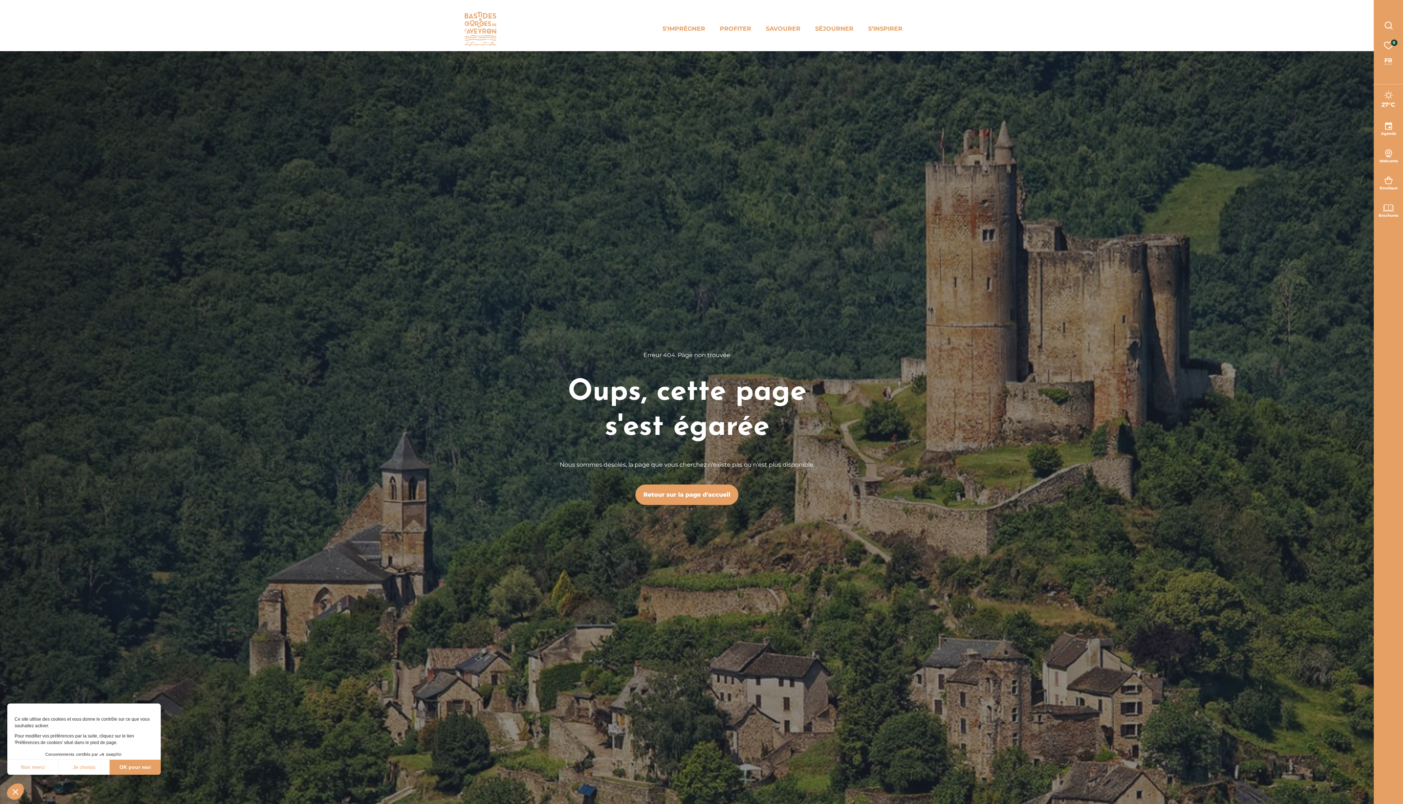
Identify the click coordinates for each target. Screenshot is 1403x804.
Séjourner (834, 28)
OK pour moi (135, 767)
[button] (15, 791)
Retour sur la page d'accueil (686, 494)
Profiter (735, 28)
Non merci (33, 767)
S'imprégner (683, 28)
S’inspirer (885, 28)
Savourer (783, 28)
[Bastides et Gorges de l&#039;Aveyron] (480, 29)
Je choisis (84, 767)
